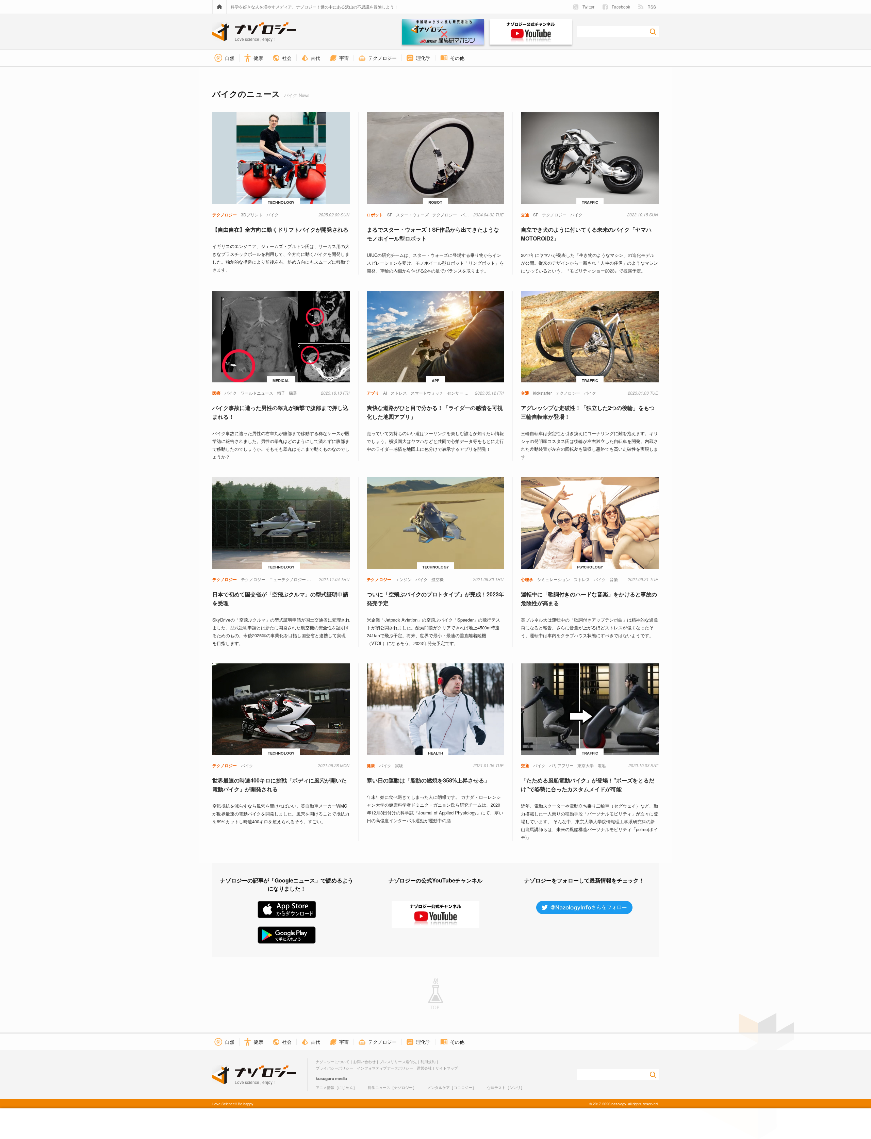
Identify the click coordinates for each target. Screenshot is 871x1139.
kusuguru (325, 1078)
